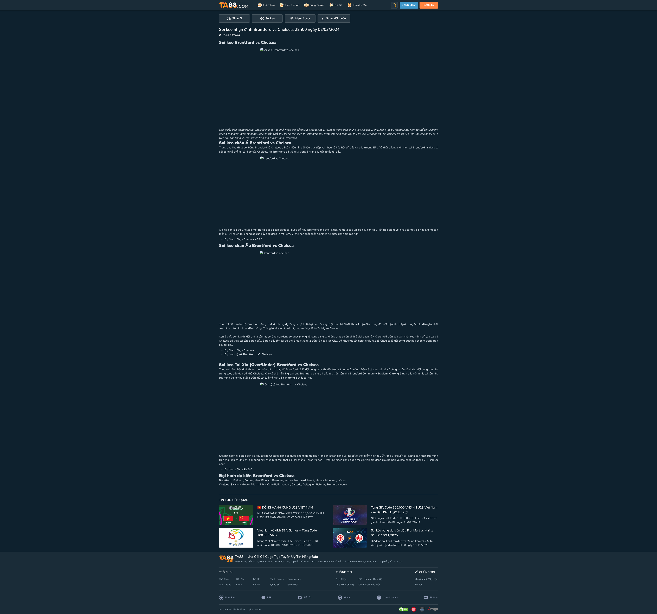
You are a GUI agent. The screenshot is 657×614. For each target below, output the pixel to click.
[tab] (234, 18)
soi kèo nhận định (237, 369)
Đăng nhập (409, 5)
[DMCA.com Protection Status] (403, 609)
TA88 (230, 324)
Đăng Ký (428, 5)
